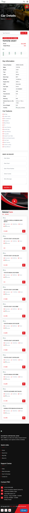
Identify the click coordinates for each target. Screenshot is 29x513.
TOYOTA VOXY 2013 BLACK (11, 238)
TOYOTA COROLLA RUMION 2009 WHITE (13, 221)
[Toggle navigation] (27, 2)
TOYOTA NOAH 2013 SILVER (11, 323)
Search (23, 33)
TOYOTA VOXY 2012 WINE (11, 306)
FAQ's (3, 468)
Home (2, 19)
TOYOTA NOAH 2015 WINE (11, 374)
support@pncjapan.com (9, 493)
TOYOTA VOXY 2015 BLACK (11, 357)
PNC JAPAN (13, 506)
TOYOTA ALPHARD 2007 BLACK (13, 391)
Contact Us (4, 476)
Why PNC (4, 455)
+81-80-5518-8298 (8, 487)
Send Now (6, 187)
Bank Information (6, 471)
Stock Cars (4, 453)
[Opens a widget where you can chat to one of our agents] (24, 510)
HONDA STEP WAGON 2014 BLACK (13, 408)
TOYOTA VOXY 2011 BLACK (11, 255)
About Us (4, 458)
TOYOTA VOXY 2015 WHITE (11, 340)
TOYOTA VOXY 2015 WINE (11, 289)
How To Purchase (6, 474)
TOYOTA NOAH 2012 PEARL (11, 272)
